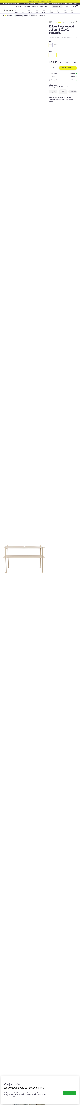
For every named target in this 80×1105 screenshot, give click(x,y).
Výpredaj (33, 15)
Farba (50, 41)
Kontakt (75, 3)
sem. (14, 1096)
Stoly (37, 12)
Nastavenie (57, 1093)
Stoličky (17, 12)
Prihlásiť (67, 6)
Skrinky (43, 12)
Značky (72, 12)
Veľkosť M (61, 54)
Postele (65, 12)
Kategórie (18, 6)
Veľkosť (50, 51)
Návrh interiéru (44, 6)
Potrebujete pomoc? (57, 3)
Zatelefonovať (73, 91)
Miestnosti (27, 6)
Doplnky (58, 12)
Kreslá (23, 12)
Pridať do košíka (67, 67)
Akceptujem (68, 1093)
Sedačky (30, 12)
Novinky (25, 15)
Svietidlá (51, 12)
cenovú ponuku (61, 99)
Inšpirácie (35, 6)
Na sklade (18, 15)
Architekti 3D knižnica (67, 3)
